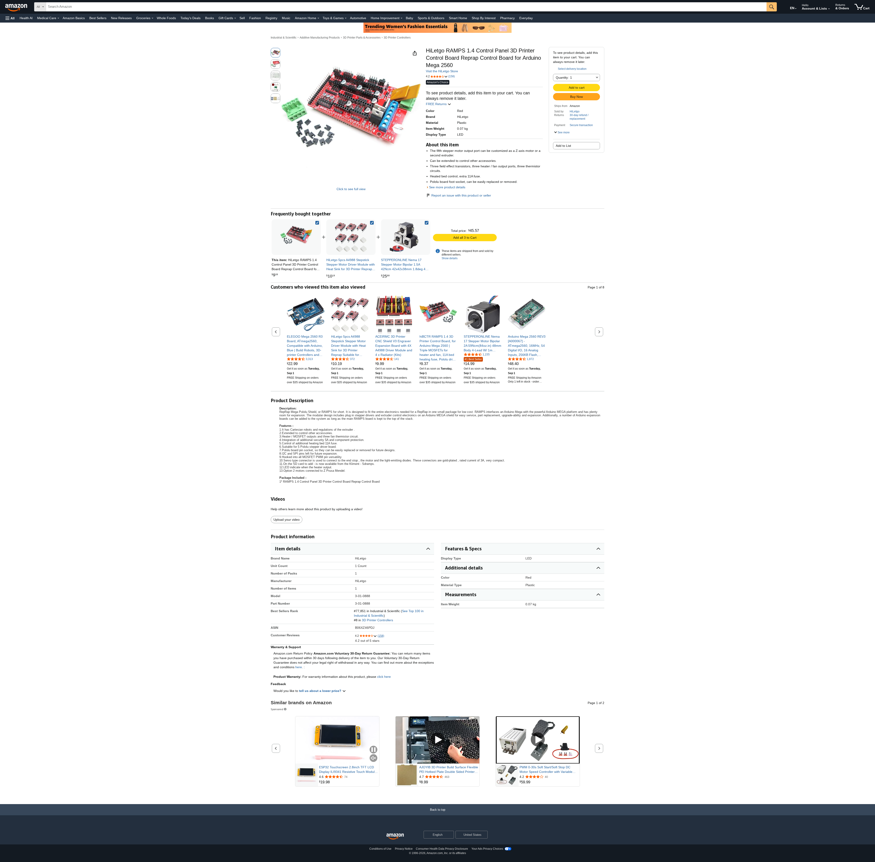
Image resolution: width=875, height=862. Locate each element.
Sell (242, 18)
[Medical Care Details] (58, 18)
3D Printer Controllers (397, 37)
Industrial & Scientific (283, 37)
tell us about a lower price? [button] (320, 691)
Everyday (526, 18)
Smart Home (458, 18)
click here (384, 676)
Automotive (358, 18)
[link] (351, 237)
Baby (409, 18)
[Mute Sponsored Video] (373, 758)
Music (286, 18)
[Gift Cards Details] (235, 18)
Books (209, 18)
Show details (450, 258)
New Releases (121, 18)
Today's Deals (190, 18)
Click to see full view (351, 189)
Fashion (255, 18)
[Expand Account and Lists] (829, 8)
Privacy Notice (404, 848)
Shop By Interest (484, 18)
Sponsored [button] (277, 709)
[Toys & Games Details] (346, 18)
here (298, 667)
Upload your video (286, 519)
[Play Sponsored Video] (437, 740)
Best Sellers (97, 18)
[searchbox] (406, 7)
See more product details (447, 187)
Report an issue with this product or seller (461, 195)
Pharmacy (507, 18)
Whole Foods (166, 18)
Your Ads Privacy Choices (487, 848)
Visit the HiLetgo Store (442, 71)
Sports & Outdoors (431, 18)
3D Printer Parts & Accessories (362, 37)
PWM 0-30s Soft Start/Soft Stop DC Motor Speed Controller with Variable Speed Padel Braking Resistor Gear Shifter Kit (546, 769)
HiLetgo (574, 111)
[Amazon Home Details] (318, 18)
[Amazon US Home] (395, 836)
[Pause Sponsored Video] (373, 750)
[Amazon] (17, 7)
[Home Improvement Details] (401, 18)
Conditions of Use (380, 848)
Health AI (26, 18)
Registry (271, 18)
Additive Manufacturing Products (320, 37)
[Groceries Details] (152, 18)
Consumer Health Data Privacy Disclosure (442, 848)
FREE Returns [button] (437, 104)
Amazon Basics (74, 18)
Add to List (563, 146)
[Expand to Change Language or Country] (796, 8)
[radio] (275, 52)
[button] (10, 18)
